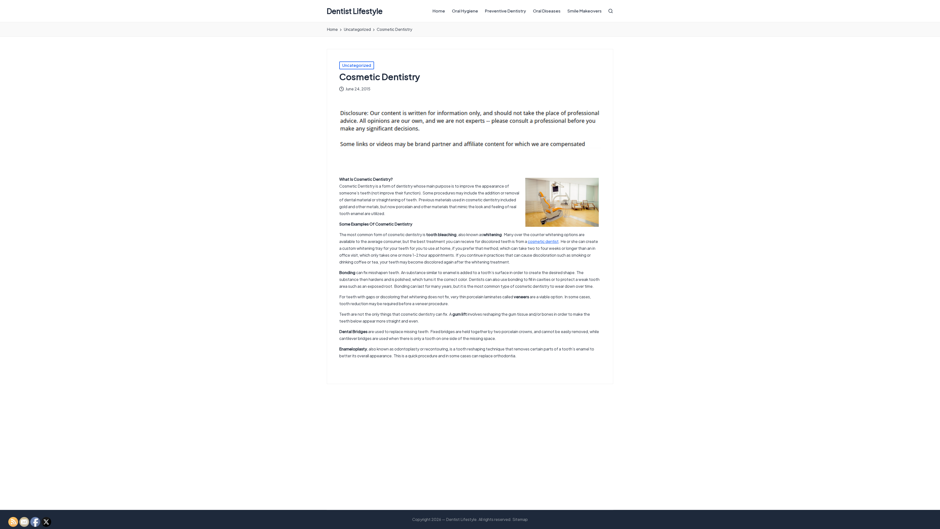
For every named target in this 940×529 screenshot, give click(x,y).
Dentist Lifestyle (355, 11)
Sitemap (520, 519)
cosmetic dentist (543, 241)
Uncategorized (356, 65)
